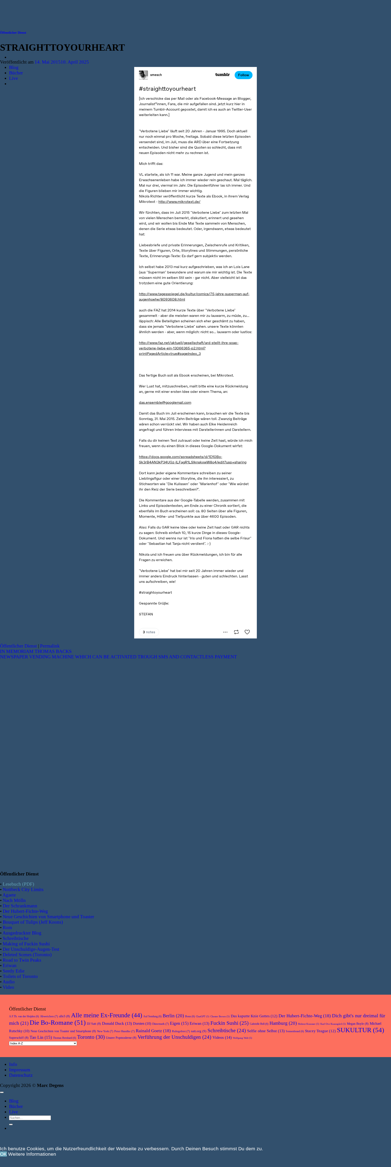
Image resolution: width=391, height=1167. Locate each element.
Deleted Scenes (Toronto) (27, 954)
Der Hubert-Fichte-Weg (25, 911)
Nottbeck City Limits (23, 889)
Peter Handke (124, 1031)
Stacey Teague (320, 1031)
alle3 (64, 1016)
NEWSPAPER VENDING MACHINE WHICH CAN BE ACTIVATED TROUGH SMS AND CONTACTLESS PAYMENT (118, 656)
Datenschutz (21, 1075)
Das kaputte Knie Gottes (254, 1016)
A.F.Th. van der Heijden (24, 1016)
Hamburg (283, 1023)
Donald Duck (117, 1023)
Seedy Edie (13, 970)
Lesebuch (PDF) (18, 884)
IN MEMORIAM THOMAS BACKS (36, 651)
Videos (222, 1037)
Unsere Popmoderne (121, 1037)
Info (13, 1064)
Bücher (16, 72)
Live (13, 78)
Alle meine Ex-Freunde (106, 1015)
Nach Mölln (14, 900)
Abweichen (49, 1016)
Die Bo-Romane (58, 1022)
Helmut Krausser (308, 1024)
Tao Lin (41, 1037)
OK (3, 1154)
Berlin (173, 1015)
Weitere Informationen (32, 1154)
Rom (7, 927)
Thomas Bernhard (64, 1037)
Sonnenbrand (295, 1031)
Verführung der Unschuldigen (174, 1037)
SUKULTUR (360, 1030)
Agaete (9, 894)
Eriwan (10, 965)
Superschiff (19, 1037)
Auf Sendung (152, 1016)
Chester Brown (220, 1016)
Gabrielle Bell (259, 1023)
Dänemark (160, 1023)
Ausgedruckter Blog (21, 932)
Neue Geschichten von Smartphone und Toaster (48, 916)
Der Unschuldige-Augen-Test (31, 949)
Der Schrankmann (20, 905)
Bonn (190, 1016)
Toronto (91, 1037)
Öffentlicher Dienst (13, 32)
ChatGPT (202, 1016)
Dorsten (142, 1023)
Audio (8, 981)
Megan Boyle (358, 1023)
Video (8, 987)
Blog (14, 67)
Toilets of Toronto (20, 976)
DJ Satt (94, 1023)
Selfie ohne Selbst (266, 1031)
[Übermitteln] (11, 1124)
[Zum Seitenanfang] (2, 1092)
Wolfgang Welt (242, 1038)
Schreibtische (16, 938)
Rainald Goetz (153, 1030)
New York (105, 1031)
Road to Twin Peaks (22, 960)
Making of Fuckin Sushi (26, 943)
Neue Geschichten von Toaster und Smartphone (63, 1031)
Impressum (19, 1069)
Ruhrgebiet (181, 1031)
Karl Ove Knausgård (333, 1024)
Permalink (50, 645)
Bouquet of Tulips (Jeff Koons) (33, 922)
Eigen (179, 1023)
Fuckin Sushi (229, 1023)
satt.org (198, 1031)
